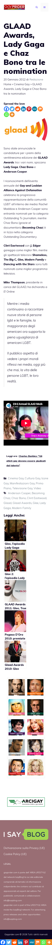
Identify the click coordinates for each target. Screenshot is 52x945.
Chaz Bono (19, 498)
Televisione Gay (22, 488)
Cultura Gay (32, 478)
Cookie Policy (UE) (15, 854)
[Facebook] (6, 108)
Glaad (8, 503)
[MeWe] (34, 108)
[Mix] (40, 108)
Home (7, 84)
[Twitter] (12, 108)
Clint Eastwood (37, 498)
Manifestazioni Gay (22, 483)
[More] (12, 114)
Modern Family (21, 508)
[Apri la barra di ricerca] (37, 7)
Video (37, 488)
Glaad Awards (22, 503)
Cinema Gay (22, 84)
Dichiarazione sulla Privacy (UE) (24, 848)
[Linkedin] (23, 108)
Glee (35, 503)
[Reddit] (17, 108)
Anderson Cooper (19, 493)
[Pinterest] (28, 108)
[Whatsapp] (6, 114)
